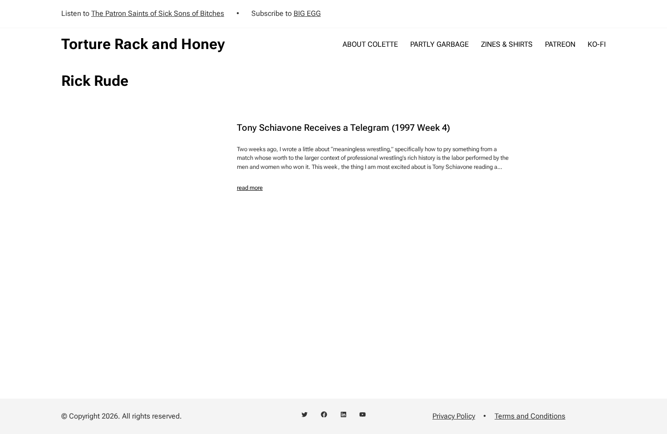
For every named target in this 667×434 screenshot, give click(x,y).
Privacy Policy (453, 416)
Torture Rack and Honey (143, 44)
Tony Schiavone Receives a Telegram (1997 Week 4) (343, 128)
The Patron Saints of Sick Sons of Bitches (157, 13)
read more (250, 187)
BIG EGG (307, 13)
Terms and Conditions (530, 416)
